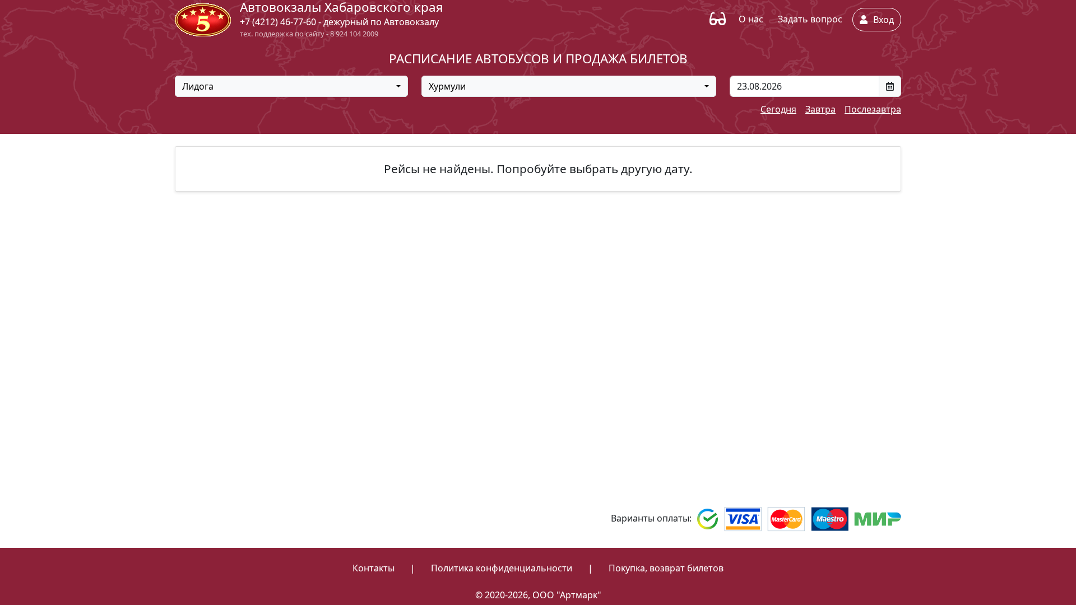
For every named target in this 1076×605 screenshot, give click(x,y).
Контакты (374, 568)
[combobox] (291, 86)
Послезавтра (873, 109)
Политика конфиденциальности (501, 568)
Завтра (820, 109)
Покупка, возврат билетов (666, 568)
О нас (751, 19)
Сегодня (778, 109)
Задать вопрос (810, 19)
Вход (882, 19)
